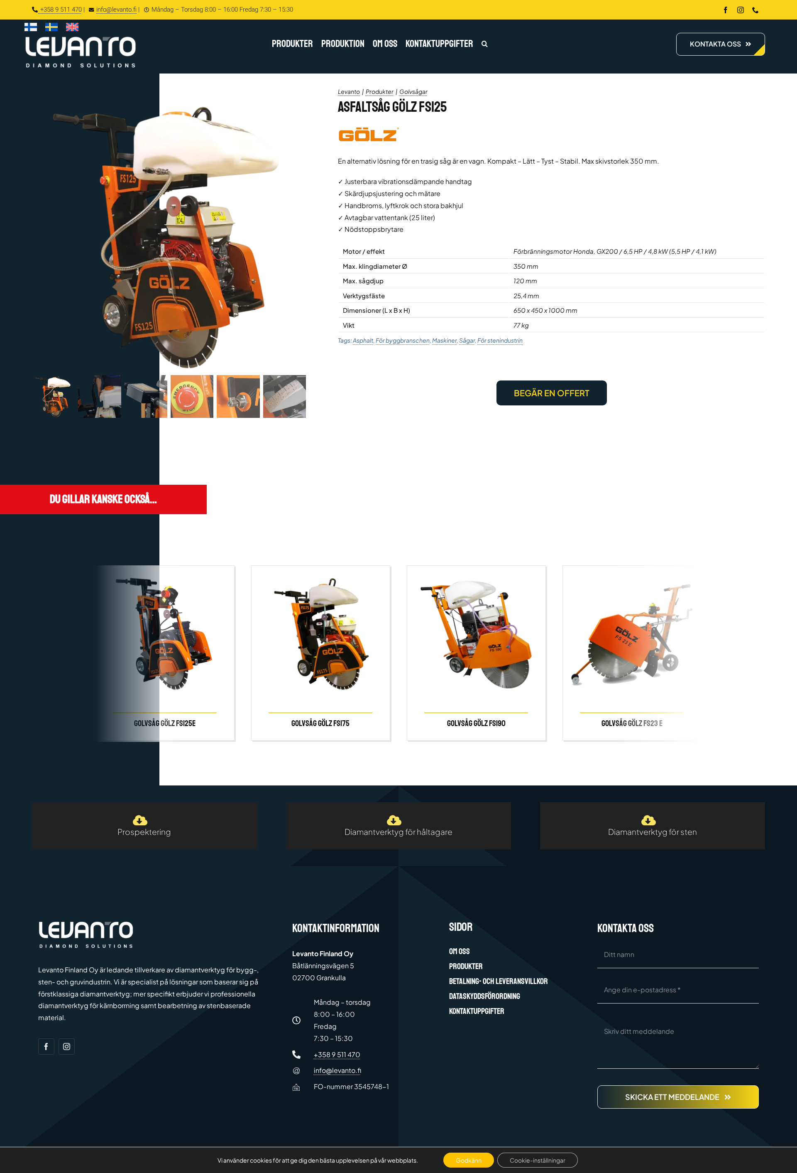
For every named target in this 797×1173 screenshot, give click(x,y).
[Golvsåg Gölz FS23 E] (632, 653)
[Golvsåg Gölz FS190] (476, 653)
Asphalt (363, 340)
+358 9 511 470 (60, 9)
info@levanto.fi (116, 9)
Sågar (467, 340)
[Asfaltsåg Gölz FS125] (169, 235)
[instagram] (740, 10)
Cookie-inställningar (537, 1160)
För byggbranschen (403, 340)
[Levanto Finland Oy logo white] (80, 38)
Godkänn (469, 1160)
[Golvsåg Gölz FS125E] (165, 653)
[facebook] (725, 10)
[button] (485, 44)
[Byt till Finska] (30, 28)
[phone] (755, 10)
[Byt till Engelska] (72, 28)
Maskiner (444, 340)
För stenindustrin (500, 340)
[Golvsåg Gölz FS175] (320, 653)
